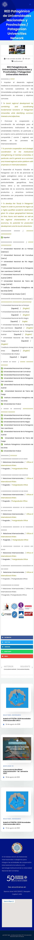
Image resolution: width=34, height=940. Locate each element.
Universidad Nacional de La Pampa (17, 368)
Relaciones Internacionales (13, 462)
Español (7, 237)
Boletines (7, 715)
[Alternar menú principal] (30, 4)
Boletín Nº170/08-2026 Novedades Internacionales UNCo (17, 720)
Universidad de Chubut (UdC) (14, 294)
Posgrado (6, 469)
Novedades (16, 715)
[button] (17, 637)
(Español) (15, 308)
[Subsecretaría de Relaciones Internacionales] (5, 4)
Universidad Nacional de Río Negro (17, 375)
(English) (23, 357)
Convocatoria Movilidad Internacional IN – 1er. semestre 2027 (15, 771)
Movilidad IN (8, 766)
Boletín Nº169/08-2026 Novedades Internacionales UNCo (17, 823)
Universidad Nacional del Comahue (17, 372)
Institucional (18, 61)
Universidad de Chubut (12, 404)
